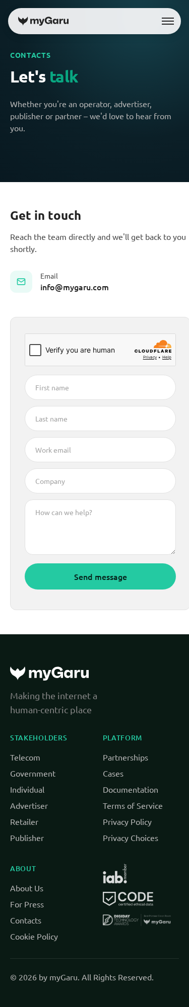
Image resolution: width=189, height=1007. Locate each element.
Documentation (130, 789)
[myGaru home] (43, 21)
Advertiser (29, 805)
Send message (100, 576)
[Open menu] (168, 21)
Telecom (25, 757)
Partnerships (125, 757)
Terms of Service (133, 805)
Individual (27, 789)
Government (32, 773)
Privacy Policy (127, 821)
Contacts (25, 920)
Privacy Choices (130, 837)
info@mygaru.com (74, 286)
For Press (27, 904)
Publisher (27, 837)
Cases (113, 773)
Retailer (24, 821)
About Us (26, 888)
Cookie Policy (34, 936)
